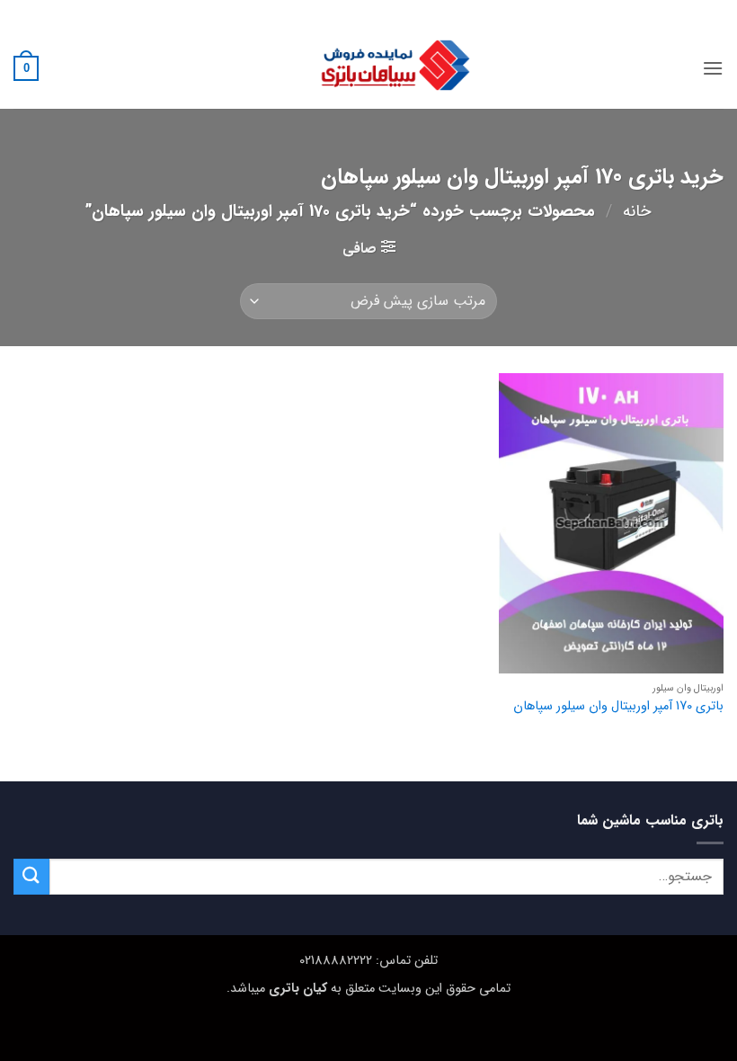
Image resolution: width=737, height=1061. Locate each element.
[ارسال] (31, 876)
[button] (713, 68)
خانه (637, 212)
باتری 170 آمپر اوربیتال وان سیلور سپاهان (618, 707)
